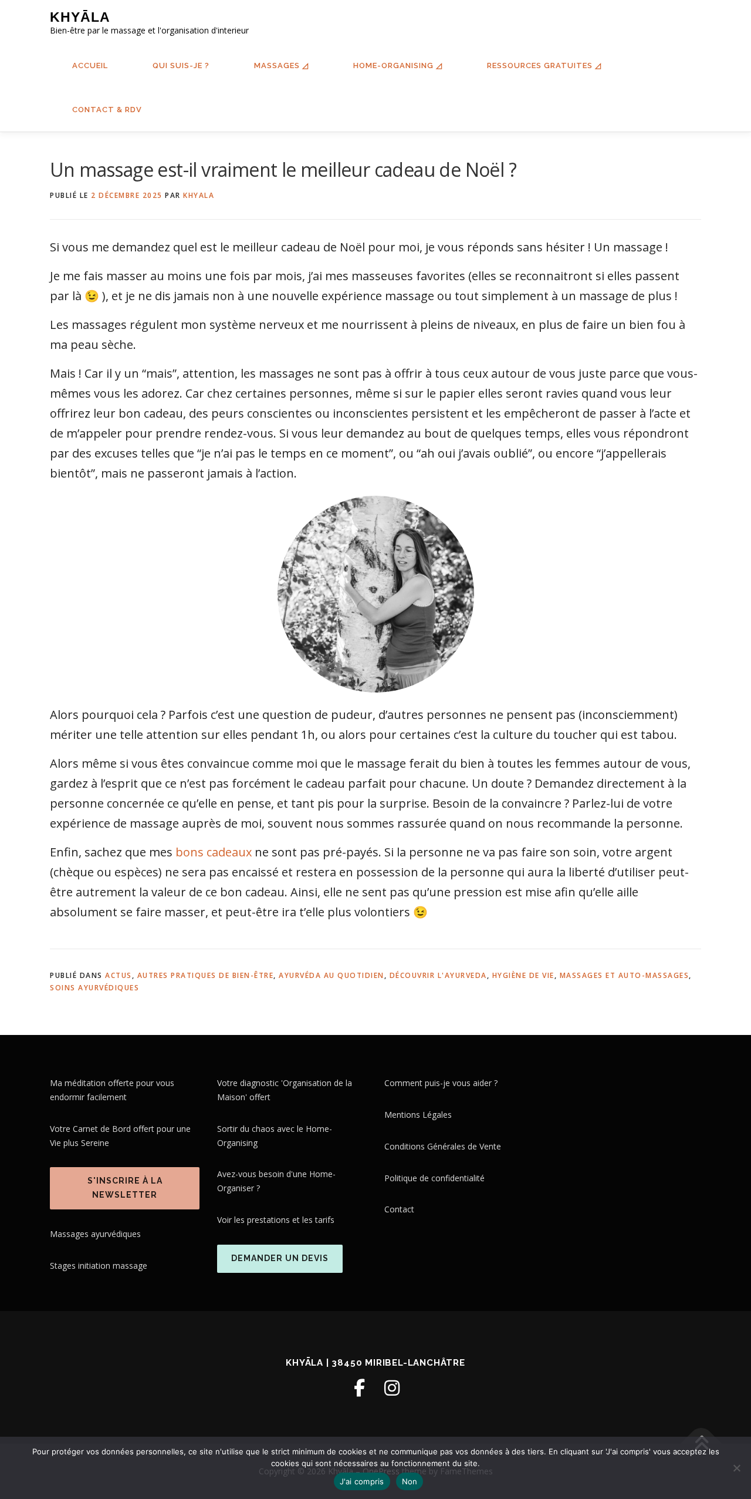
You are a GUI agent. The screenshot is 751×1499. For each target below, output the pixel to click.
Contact (399, 1209)
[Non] (736, 1468)
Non (410, 1481)
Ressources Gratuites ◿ (544, 65)
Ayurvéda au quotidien (331, 975)
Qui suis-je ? (181, 65)
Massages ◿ (281, 65)
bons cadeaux (213, 852)
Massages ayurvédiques (95, 1233)
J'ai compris (362, 1481)
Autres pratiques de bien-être (205, 975)
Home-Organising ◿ (397, 65)
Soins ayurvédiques (94, 988)
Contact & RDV (107, 109)
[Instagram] (392, 1388)
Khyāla (80, 17)
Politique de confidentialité (434, 1178)
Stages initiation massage (98, 1265)
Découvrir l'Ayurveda (438, 975)
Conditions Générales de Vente (442, 1146)
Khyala (198, 195)
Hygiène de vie (523, 975)
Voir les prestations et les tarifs (275, 1219)
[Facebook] (359, 1388)
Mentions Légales (418, 1114)
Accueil (90, 65)
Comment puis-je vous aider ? (441, 1082)
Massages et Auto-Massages (624, 975)
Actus (118, 975)
